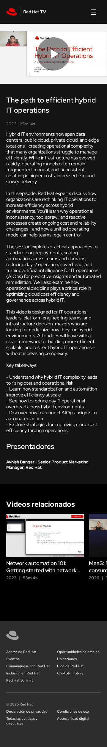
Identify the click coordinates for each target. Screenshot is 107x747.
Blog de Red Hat (70, 666)
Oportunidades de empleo (78, 652)
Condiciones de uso (73, 711)
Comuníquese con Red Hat (28, 666)
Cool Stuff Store (70, 673)
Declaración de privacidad (27, 711)
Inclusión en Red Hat (23, 673)
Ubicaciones (67, 659)
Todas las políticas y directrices (21, 721)
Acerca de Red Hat (21, 652)
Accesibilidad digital (73, 718)
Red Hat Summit (19, 680)
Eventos (12, 659)
